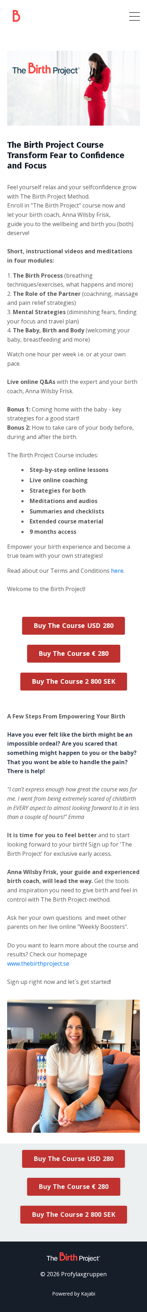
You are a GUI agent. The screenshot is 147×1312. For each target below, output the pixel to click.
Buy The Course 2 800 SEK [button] (74, 681)
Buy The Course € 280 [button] (74, 653)
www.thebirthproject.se (38, 963)
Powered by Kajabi (73, 1293)
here (117, 571)
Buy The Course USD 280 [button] (74, 625)
